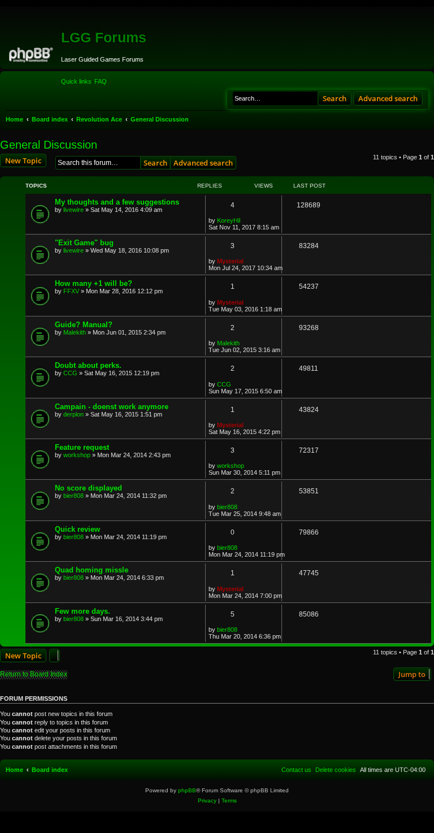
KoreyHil (228, 220)
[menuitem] (100, 81)
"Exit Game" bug (84, 242)
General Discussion (48, 144)
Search (334, 98)
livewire (73, 209)
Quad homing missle (91, 570)
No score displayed (88, 488)
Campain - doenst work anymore (111, 406)
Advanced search (388, 98)
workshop (76, 455)
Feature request (82, 447)
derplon (73, 414)
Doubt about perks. (88, 365)
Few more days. (82, 611)
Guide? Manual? (83, 324)
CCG (70, 373)
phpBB (187, 790)
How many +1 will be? (93, 283)
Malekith (74, 332)
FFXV (71, 291)
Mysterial (230, 261)
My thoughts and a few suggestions (117, 202)
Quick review (77, 529)
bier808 (73, 495)
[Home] (32, 53)
